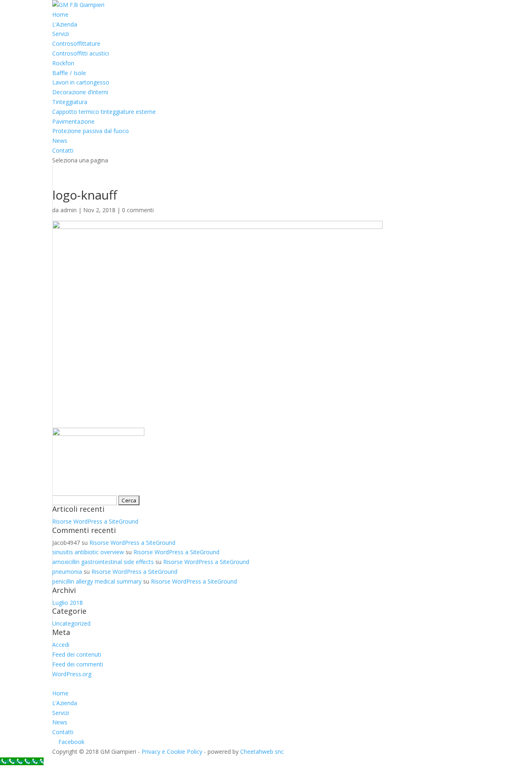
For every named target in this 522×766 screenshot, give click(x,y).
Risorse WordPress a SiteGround (95, 521)
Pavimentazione (73, 121)
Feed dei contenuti (76, 654)
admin (68, 210)
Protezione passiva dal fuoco (90, 131)
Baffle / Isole (69, 73)
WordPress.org (71, 674)
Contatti (62, 150)
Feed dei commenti (77, 664)
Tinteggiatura (69, 102)
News (59, 140)
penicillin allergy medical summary (97, 581)
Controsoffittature (76, 43)
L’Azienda (64, 24)
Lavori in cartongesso (80, 82)
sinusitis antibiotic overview (88, 552)
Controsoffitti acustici (80, 53)
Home (60, 14)
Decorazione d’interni (80, 92)
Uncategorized (71, 623)
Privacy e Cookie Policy (172, 751)
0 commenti (138, 210)
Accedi (60, 644)
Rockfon (63, 63)
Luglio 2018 (67, 602)
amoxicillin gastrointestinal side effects (103, 562)
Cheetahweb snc (262, 751)
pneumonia (67, 571)
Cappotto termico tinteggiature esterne (104, 111)
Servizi (60, 34)
